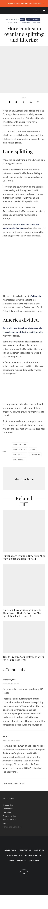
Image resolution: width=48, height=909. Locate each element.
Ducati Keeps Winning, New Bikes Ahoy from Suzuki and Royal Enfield (24, 557)
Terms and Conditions (13, 827)
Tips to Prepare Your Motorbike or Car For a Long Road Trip (23, 658)
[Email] (38, 102)
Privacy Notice (9, 816)
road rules (35, 454)
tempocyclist (10, 679)
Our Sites (7, 812)
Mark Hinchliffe (11, 19)
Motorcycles (19, 454)
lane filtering (20, 444)
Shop (5, 823)
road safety (19, 459)
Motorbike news (33, 19)
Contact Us (8, 809)
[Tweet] (16, 102)
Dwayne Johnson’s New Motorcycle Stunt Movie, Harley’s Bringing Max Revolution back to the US (22, 613)
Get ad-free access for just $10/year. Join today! (24, 3)
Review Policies (10, 820)
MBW (33, 449)
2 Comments (25, 23)
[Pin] (23, 102)
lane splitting (20, 449)
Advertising (8, 805)
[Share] (9, 102)
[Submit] (31, 102)
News (22, 19)
